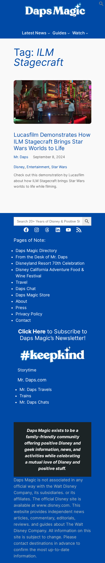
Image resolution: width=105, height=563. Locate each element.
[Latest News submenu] (49, 33)
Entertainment (38, 167)
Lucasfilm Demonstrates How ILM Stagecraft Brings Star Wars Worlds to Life (52, 142)
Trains (25, 395)
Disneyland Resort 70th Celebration (50, 263)
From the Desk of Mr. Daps (42, 256)
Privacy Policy (29, 313)
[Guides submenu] (68, 33)
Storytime (27, 370)
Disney (19, 167)
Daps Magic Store (33, 294)
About (21, 301)
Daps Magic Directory (36, 250)
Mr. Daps (21, 157)
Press (21, 307)
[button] (101, 4)
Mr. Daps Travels (36, 389)
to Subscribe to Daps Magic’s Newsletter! (52, 334)
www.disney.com (53, 505)
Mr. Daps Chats (34, 402)
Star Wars (59, 167)
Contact (23, 320)
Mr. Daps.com (32, 379)
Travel (21, 282)
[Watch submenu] (87, 33)
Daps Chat (26, 288)
